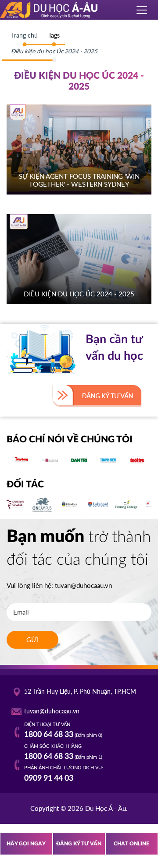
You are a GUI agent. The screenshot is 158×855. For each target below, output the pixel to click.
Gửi (32, 639)
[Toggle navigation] (142, 10)
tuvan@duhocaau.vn (83, 585)
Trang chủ (24, 35)
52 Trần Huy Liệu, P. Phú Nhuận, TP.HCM (80, 691)
